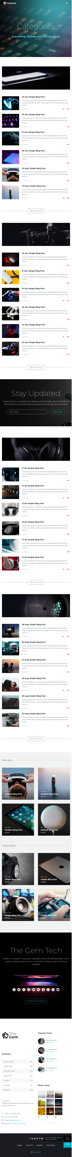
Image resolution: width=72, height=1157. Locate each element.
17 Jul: (33, 468)
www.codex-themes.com (18, 1123)
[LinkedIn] (32, 1138)
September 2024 (9, 1071)
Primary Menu (67, 3)
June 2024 (7, 1085)
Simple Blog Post (51, 1040)
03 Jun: (33, 114)
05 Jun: (33, 97)
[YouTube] (42, 1138)
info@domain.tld (14, 1120)
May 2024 (6, 1090)
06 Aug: (34, 642)
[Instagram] (37, 1138)
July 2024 (6, 1080)
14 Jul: (33, 486)
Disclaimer (40, 1145)
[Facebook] (30, 1138)
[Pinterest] (39, 1138)
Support (19, 1145)
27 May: (34, 186)
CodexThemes (37, 1152)
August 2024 (7, 1076)
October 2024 (8, 1066)
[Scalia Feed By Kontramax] (41, 1094)
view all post (36, 211)
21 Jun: (33, 271)
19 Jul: (33, 522)
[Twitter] (35, 1138)
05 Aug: (34, 714)
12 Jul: (33, 503)
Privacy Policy (51, 1145)
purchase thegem (36, 1001)
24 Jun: (33, 325)
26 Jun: (33, 253)
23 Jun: (33, 342)
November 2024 (9, 1062)
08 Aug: (34, 624)
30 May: (34, 168)
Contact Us (29, 1145)
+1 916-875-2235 (14, 1114)
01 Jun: (33, 132)
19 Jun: (33, 288)
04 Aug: (34, 660)
